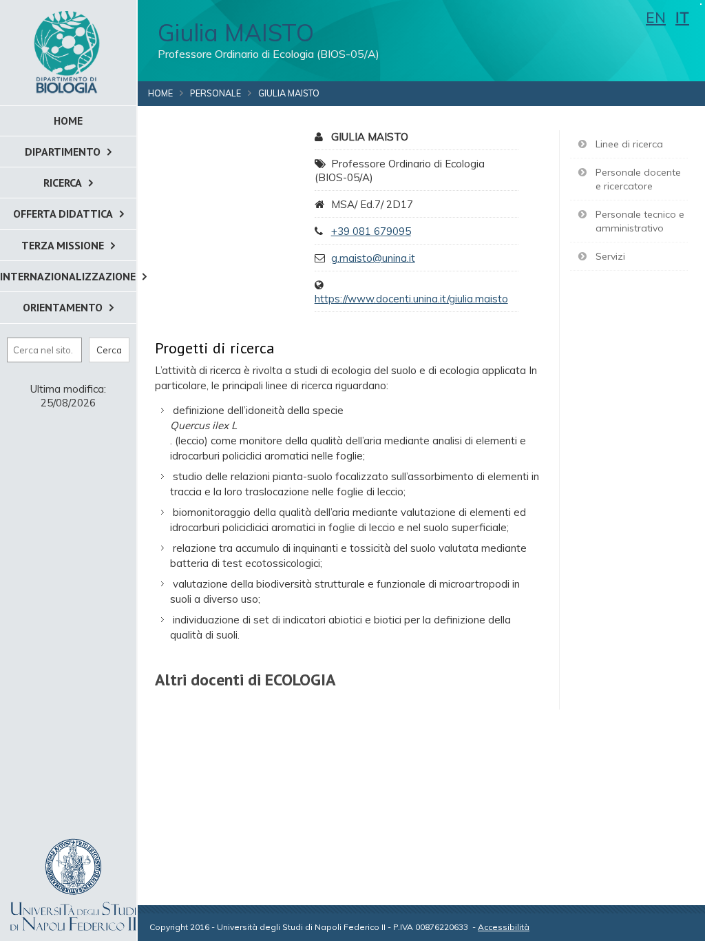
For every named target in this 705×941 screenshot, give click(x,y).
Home (160, 93)
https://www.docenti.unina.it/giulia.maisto (411, 298)
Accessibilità (503, 927)
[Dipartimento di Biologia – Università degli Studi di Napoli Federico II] (68, 51)
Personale (215, 93)
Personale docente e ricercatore (638, 179)
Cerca (109, 349)
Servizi (610, 256)
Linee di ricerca (629, 144)
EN (656, 17)
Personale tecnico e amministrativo (640, 221)
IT (682, 17)
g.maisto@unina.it (373, 258)
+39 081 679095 (371, 231)
